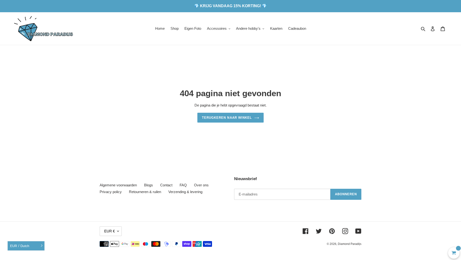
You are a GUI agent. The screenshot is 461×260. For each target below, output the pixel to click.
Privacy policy (111, 192)
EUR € (109, 231)
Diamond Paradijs (349, 244)
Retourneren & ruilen (145, 192)
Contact (166, 185)
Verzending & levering (185, 192)
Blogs (148, 185)
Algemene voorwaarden (118, 185)
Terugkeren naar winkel (227, 117)
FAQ (183, 185)
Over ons (201, 185)
